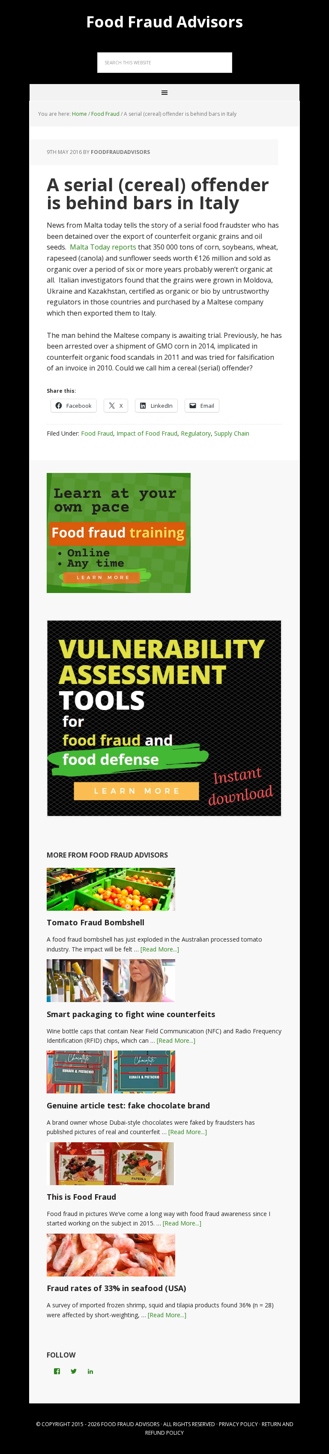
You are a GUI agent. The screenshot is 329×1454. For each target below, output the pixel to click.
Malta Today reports (103, 247)
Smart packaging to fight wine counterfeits (131, 1014)
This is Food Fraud (81, 1197)
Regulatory (196, 433)
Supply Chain (231, 433)
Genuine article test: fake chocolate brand (128, 1105)
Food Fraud (97, 433)
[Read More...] (160, 949)
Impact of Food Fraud (147, 433)
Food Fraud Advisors (164, 21)
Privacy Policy (238, 1424)
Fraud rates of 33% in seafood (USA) (116, 1288)
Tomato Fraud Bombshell (95, 922)
